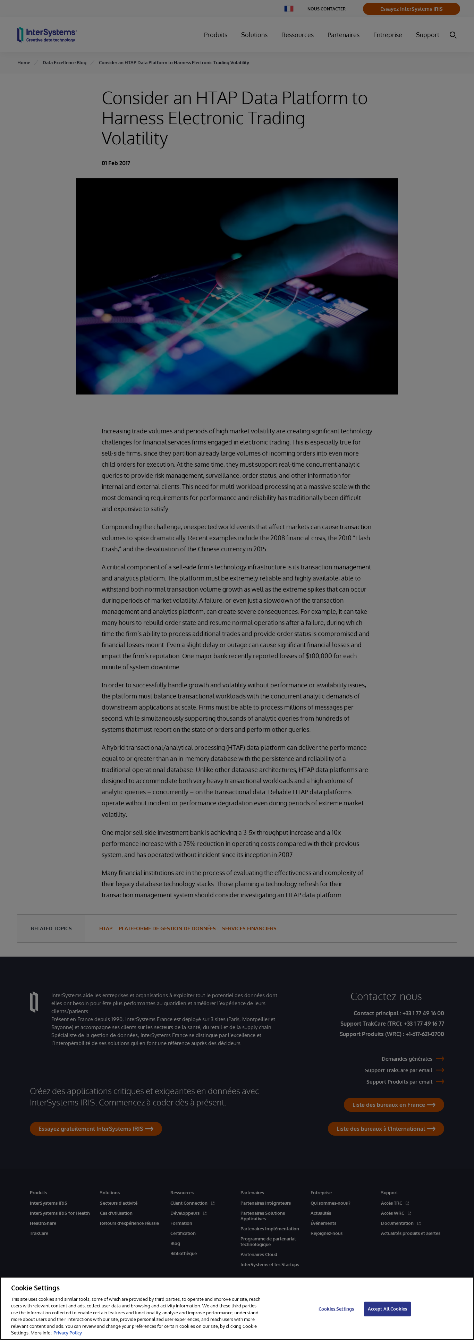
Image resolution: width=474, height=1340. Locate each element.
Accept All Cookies (387, 1309)
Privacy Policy (67, 1332)
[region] (237, 1308)
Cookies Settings (336, 1309)
